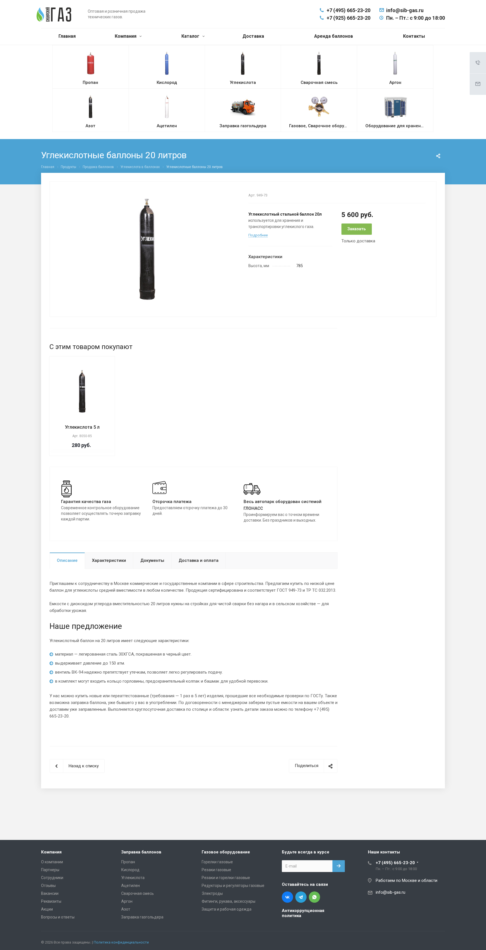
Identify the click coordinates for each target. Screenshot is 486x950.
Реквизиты (51, 901)
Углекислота (133, 877)
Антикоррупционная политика (303, 913)
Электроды (212, 893)
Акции (47, 909)
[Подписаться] (338, 866)
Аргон (126, 901)
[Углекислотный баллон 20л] (147, 248)
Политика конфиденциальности (121, 942)
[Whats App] (314, 897)
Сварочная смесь (137, 893)
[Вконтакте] (287, 897)
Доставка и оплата (199, 560)
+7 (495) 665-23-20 (348, 10)
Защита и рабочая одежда (226, 909)
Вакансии (49, 893)
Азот (125, 909)
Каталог (191, 36)
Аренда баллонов (333, 36)
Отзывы (48, 885)
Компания (126, 36)
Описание (67, 560)
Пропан (128, 862)
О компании (52, 862)
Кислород (130, 870)
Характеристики (109, 560)
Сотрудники (52, 877)
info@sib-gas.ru (405, 10)
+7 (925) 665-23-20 (348, 18)
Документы (152, 560)
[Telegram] (301, 897)
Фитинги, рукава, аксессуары (228, 901)
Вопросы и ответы (58, 917)
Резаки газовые (216, 870)
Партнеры (50, 870)
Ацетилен (130, 885)
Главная (67, 36)
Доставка (253, 36)
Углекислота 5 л (82, 427)
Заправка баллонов (141, 852)
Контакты (414, 36)
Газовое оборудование (226, 852)
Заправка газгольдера (142, 917)
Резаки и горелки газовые (226, 877)
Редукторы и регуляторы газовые (233, 885)
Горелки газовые (217, 862)
